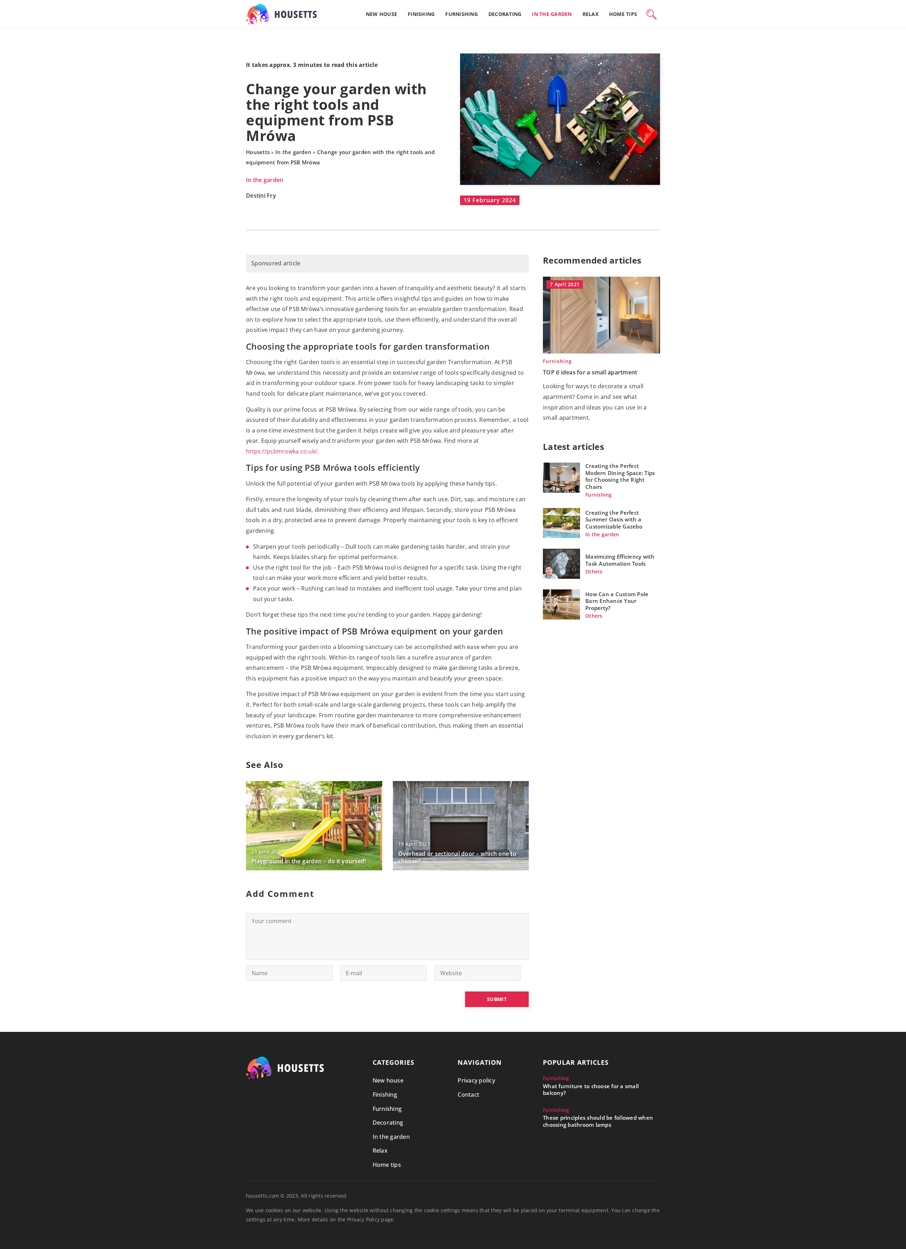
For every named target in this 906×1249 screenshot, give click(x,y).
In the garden (552, 14)
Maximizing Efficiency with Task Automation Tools (620, 560)
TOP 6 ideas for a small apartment (590, 372)
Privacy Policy (363, 1219)
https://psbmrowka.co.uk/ (281, 451)
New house (381, 14)
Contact (468, 1094)
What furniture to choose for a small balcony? (591, 1090)
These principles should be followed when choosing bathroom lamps (598, 1121)
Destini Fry (261, 196)
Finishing (421, 14)
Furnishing (461, 14)
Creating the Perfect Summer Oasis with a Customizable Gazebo (613, 519)
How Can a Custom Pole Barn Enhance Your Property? (616, 600)
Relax (590, 14)
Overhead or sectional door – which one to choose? (457, 857)
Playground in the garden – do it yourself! (308, 861)
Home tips (623, 14)
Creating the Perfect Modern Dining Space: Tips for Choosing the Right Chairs (620, 476)
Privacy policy (476, 1080)
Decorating (505, 14)
